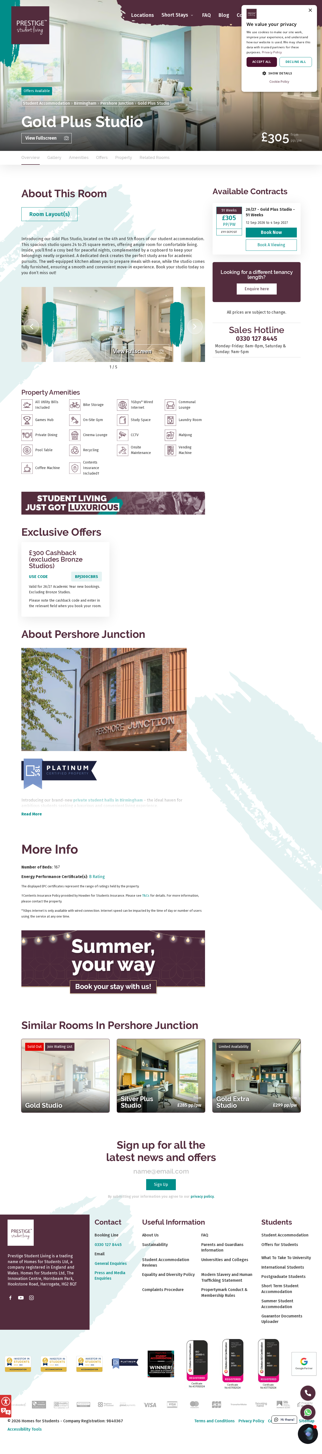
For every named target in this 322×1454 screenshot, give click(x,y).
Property (123, 157)
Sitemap (306, 1421)
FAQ (206, 15)
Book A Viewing (271, 244)
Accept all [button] (261, 62)
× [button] (310, 10)
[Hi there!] (308, 1434)
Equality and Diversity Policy (168, 1274)
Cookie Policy (279, 81)
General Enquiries (111, 1263)
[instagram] (31, 1298)
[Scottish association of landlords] (283, 1404)
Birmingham (85, 103)
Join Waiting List (59, 1047)
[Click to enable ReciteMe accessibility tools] (5, 1406)
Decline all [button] (296, 62)
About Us (150, 1235)
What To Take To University (286, 1257)
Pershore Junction (117, 103)
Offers (102, 157)
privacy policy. (202, 1196)
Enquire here (257, 288)
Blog (223, 15)
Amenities (79, 157)
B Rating (97, 876)
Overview (30, 157)
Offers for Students (279, 1244)
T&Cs (145, 895)
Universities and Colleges (224, 1259)
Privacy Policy (251, 1421)
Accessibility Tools (25, 1429)
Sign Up (161, 1184)
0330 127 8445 (256, 339)
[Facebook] (10, 1298)
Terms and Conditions (214, 1421)
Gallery (54, 157)
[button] (31, 326)
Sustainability (155, 1244)
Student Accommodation (46, 103)
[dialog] (279, 48)
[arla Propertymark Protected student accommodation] (83, 1404)
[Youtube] (21, 1298)
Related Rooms (155, 157)
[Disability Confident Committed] (61, 1404)
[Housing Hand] (261, 1404)
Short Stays (175, 15)
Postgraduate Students (283, 1276)
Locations (142, 15)
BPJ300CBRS (86, 576)
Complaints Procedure (163, 1289)
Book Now (271, 232)
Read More (31, 814)
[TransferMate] (238, 1404)
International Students (282, 1267)
